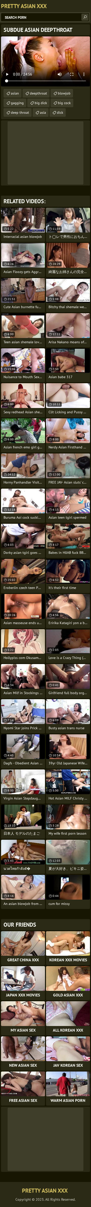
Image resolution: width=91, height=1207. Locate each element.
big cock (64, 103)
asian (15, 93)
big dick (41, 103)
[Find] (84, 17)
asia (43, 112)
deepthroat (38, 93)
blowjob (64, 93)
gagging (17, 103)
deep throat (20, 112)
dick (60, 112)
